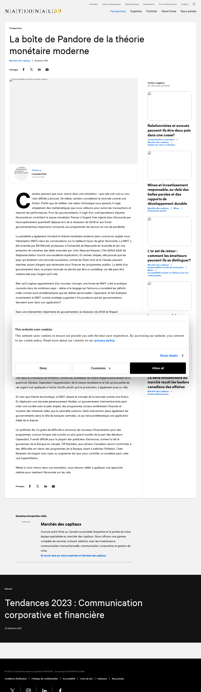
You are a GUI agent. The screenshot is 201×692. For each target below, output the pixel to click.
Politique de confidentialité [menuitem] (45, 678)
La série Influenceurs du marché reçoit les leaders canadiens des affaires (168, 382)
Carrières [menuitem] (93, 4)
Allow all (158, 368)
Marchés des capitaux (61, 524)
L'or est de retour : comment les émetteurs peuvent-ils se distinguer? (169, 255)
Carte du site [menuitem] (86, 678)
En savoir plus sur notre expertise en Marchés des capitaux (73, 555)
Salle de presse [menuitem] (132, 4)
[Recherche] (195, 4)
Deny (43, 368)
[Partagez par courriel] (47, 70)
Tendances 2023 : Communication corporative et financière (74, 608)
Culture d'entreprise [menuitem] (111, 4)
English (184, 4)
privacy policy (104, 340)
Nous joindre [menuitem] (118, 678)
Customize (98, 368)
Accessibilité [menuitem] (69, 678)
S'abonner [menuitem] (102, 678)
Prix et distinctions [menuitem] (168, 4)
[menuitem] (6, 9)
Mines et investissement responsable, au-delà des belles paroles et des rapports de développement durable (168, 194)
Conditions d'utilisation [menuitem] (16, 678)
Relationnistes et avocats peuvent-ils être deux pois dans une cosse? (169, 130)
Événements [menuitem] (148, 4)
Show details (169, 355)
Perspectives (15, 28)
